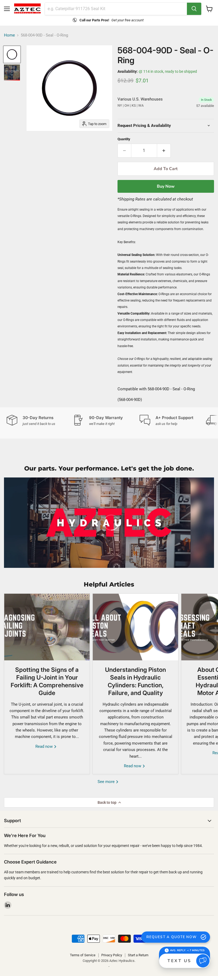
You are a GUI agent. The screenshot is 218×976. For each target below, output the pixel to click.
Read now (44, 746)
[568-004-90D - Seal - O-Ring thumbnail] (11, 54)
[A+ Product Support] (173, 420)
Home (9, 35)
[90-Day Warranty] (106, 420)
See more (107, 781)
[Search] (194, 9)
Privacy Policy (111, 955)
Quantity (124, 139)
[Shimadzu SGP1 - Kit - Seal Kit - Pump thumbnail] (11, 72)
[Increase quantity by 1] (164, 151)
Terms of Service (82, 955)
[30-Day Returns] (40, 420)
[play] (109, 523)
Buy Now (166, 186)
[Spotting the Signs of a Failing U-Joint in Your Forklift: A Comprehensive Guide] (47, 627)
